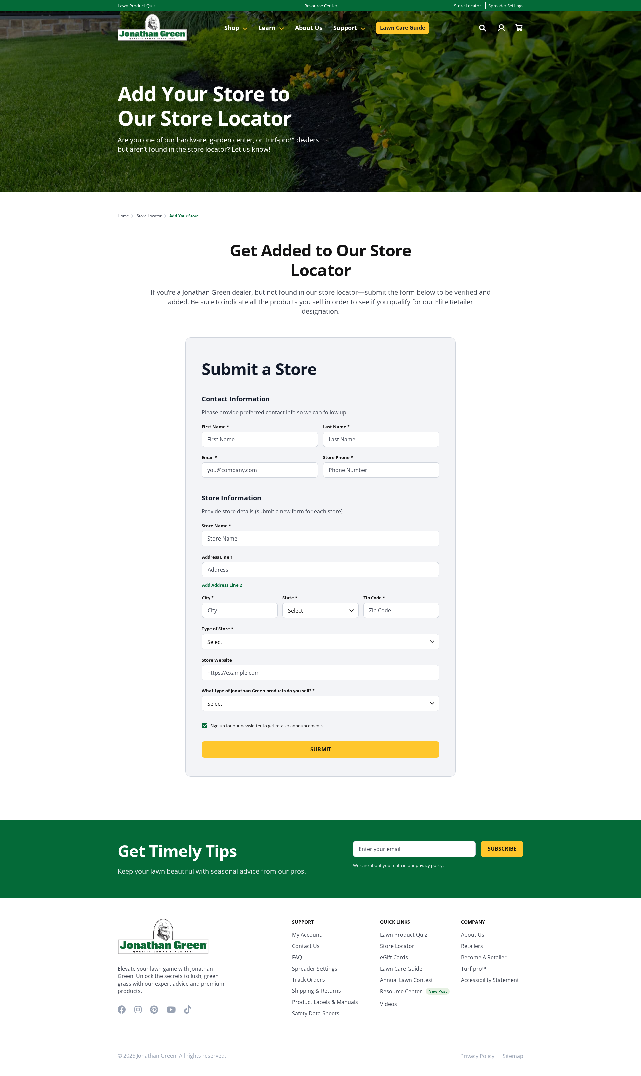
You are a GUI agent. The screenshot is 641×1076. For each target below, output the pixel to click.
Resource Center (320, 6)
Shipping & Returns (316, 990)
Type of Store (217, 629)
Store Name (216, 526)
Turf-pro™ (473, 968)
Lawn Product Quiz (136, 6)
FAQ (297, 957)
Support (346, 28)
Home (123, 216)
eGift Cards (394, 957)
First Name (215, 427)
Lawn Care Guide (402, 27)
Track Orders (308, 979)
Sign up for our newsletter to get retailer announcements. (267, 726)
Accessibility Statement (490, 980)
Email (209, 457)
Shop (232, 28)
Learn (267, 28)
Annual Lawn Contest (406, 980)
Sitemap (513, 1056)
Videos (388, 1004)
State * (289, 598)
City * (208, 598)
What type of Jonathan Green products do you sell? (258, 691)
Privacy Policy (477, 1056)
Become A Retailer (484, 957)
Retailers (472, 946)
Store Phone (338, 457)
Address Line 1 (217, 557)
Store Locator (467, 6)
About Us (309, 28)
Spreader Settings (505, 6)
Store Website (217, 660)
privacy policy (429, 865)
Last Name (336, 427)
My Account (307, 934)
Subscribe (502, 848)
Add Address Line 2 (222, 585)
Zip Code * (374, 598)
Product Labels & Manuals (325, 1002)
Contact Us (306, 946)
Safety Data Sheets (315, 1013)
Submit (320, 749)
